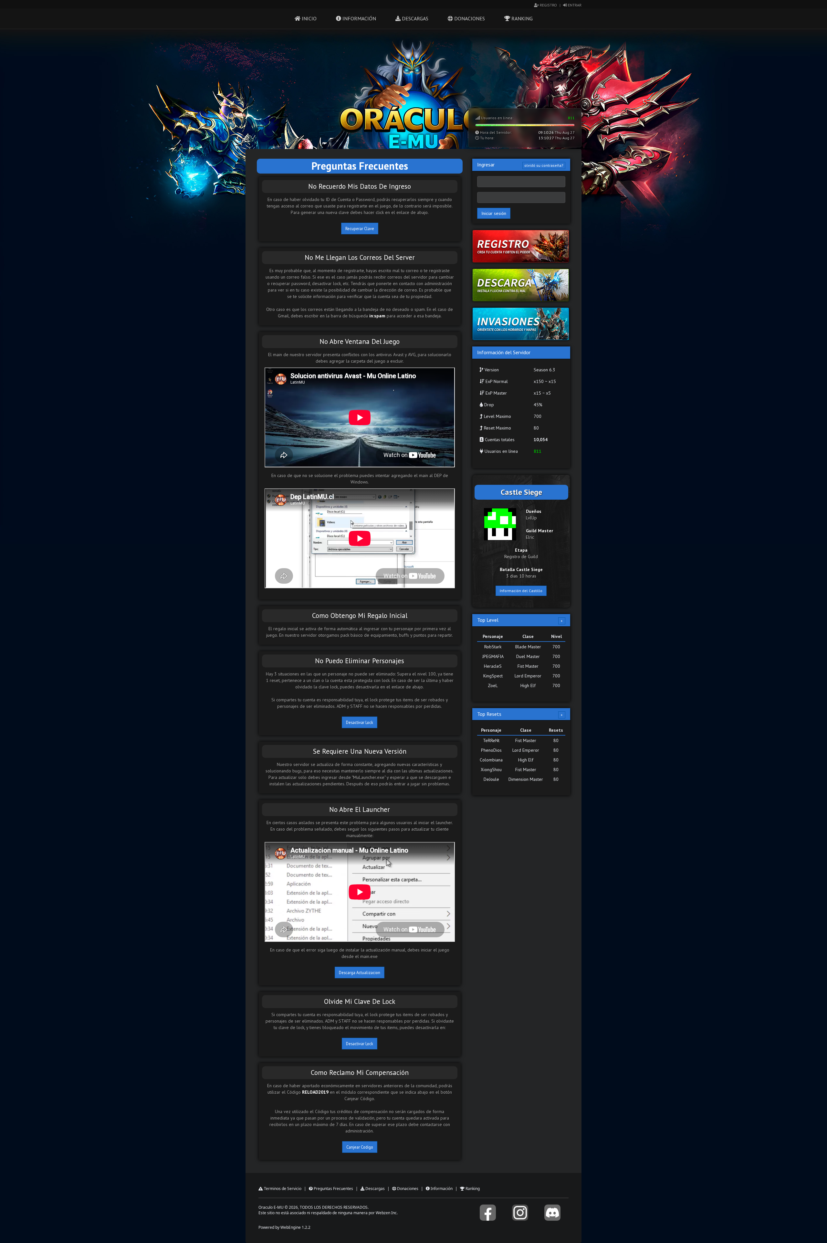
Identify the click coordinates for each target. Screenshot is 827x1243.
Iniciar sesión (493, 213)
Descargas (414, 18)
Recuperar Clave (359, 228)
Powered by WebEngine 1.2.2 (284, 1227)
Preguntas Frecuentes (333, 1188)
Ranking (521, 18)
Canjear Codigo (359, 1147)
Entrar (574, 5)
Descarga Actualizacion (359, 972)
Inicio (308, 18)
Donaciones (469, 18)
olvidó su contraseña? (543, 165)
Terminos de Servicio (282, 1188)
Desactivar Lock (359, 722)
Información (358, 18)
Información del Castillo (521, 590)
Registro (548, 5)
